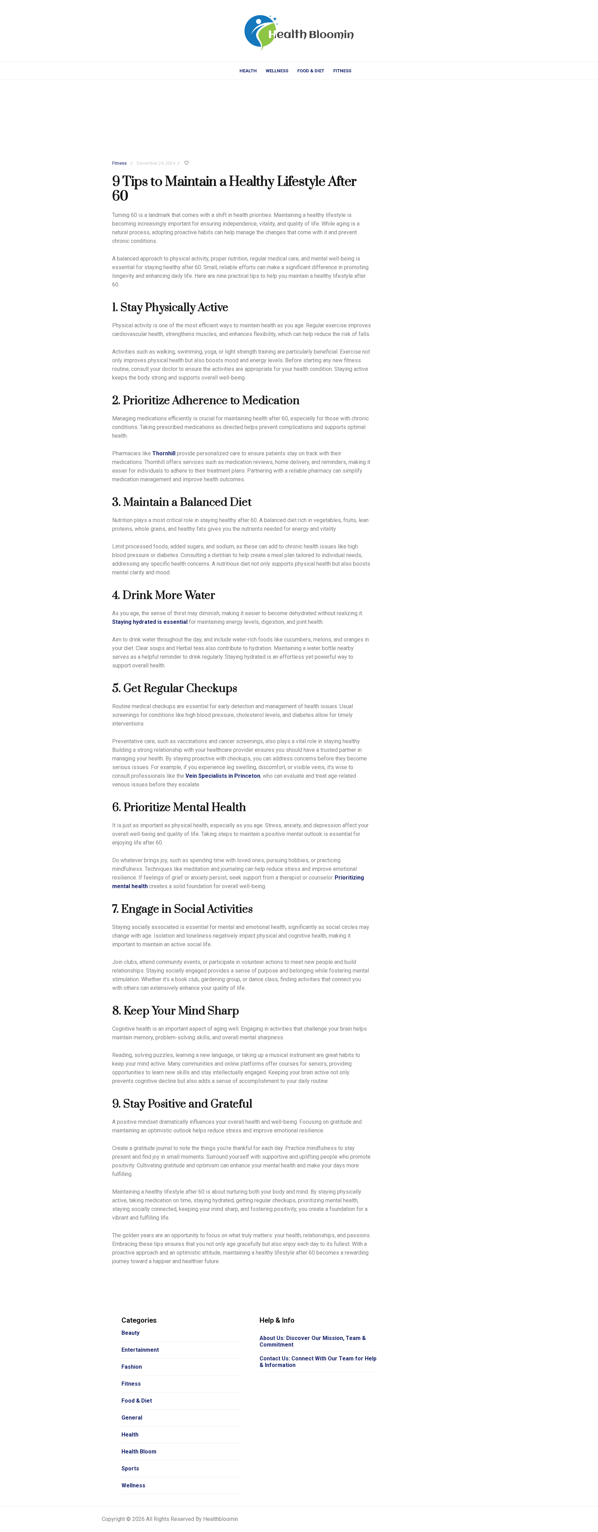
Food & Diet (310, 70)
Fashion (131, 1367)
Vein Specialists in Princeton (222, 776)
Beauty (130, 1333)
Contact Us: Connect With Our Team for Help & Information (318, 1361)
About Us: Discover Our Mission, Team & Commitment (313, 1341)
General (131, 1417)
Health (248, 70)
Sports (130, 1468)
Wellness (277, 70)
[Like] (187, 163)
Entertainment (140, 1350)
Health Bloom (138, 1451)
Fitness (342, 70)
